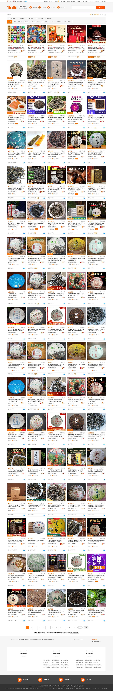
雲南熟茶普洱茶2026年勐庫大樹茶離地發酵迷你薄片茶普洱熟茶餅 (16, 118)
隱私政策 (65, 686)
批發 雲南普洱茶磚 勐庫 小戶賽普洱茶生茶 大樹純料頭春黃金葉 (16, 506)
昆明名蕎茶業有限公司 (72, 579)
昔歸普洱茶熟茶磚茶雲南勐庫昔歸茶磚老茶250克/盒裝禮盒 (36, 471)
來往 (90, 688)
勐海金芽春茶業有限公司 (92, 297)
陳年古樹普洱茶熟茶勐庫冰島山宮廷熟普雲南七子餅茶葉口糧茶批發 (16, 611)
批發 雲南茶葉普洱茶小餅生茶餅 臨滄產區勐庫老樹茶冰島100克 (56, 189)
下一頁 (68, 627)
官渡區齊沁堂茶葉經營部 (92, 544)
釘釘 (93, 688)
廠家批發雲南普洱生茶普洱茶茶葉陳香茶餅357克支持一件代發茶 (36, 294)
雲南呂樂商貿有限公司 (72, 86)
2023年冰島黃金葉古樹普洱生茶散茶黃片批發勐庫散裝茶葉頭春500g (16, 471)
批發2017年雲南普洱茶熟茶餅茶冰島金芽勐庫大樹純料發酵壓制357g (76, 330)
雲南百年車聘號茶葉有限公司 (32, 86)
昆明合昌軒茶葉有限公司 (52, 86)
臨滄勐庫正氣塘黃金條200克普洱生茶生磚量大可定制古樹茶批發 (36, 154)
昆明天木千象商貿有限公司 (72, 332)
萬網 (80, 688)
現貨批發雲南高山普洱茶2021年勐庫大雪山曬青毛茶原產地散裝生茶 (96, 611)
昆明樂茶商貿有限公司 (72, 614)
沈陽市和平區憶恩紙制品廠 (82, 662)
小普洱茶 (15, 52)
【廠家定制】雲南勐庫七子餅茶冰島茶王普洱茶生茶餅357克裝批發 (76, 576)
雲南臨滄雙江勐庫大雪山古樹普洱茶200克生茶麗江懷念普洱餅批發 (56, 259)
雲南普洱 (95, 52)
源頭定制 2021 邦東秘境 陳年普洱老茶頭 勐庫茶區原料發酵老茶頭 (96, 118)
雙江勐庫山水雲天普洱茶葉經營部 (59, 665)
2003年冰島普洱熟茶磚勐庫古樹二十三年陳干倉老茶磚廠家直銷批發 (16, 541)
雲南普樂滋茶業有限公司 (92, 86)
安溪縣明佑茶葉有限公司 (52, 579)
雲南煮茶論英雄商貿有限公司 (32, 191)
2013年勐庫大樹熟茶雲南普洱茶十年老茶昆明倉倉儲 (96, 294)
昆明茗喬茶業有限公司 (52, 332)
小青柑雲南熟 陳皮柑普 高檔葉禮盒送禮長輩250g (76, 48)
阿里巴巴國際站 (16, 688)
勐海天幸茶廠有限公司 (52, 544)
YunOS (71, 688)
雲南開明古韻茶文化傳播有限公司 (32, 121)
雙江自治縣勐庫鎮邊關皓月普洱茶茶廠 (51, 667)
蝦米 (62, 688)
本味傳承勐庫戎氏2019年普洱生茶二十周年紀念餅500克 (16, 294)
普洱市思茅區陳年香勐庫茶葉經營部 (60, 667)
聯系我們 (77, 686)
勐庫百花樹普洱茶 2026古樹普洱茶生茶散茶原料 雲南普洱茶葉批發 (96, 330)
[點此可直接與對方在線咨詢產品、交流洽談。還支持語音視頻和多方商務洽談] (24, 92)
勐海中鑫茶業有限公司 (12, 579)
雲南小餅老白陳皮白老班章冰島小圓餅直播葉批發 (36, 48)
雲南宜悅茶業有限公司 (32, 156)
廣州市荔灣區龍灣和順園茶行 (12, 86)
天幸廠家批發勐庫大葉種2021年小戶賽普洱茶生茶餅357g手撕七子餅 (56, 541)
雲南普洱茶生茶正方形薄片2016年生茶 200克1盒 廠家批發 (76, 294)
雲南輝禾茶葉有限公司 (12, 262)
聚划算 (43, 688)
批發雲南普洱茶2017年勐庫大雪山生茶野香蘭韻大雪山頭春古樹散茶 (56, 294)
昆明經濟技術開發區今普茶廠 (32, 508)
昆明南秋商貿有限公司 (32, 473)
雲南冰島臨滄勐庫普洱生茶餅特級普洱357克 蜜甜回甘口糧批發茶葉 (96, 259)
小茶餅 (19, 52)
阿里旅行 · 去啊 (51, 688)
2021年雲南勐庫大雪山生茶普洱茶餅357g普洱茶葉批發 (76, 259)
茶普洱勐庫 (80, 639)
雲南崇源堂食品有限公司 (52, 156)
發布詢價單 (94, 639)
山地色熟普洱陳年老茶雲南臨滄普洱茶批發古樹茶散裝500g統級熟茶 (76, 83)
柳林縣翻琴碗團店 (89, 665)
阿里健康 (97, 688)
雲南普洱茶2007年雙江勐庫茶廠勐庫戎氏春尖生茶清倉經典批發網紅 (96, 506)
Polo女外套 (96, 662)
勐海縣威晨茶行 (91, 262)
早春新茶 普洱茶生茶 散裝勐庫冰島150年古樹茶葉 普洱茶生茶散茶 (96, 83)
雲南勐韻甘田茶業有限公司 (52, 508)
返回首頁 (68, 632)
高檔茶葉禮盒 (76, 52)
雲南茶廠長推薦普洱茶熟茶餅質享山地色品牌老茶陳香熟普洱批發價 (76, 118)
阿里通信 (76, 688)
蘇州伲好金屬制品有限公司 (91, 662)
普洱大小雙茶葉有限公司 (72, 544)
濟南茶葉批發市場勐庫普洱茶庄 (50, 660)
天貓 (40, 688)
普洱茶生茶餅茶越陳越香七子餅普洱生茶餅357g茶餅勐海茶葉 (16, 259)
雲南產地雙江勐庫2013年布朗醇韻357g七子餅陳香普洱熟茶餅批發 (96, 541)
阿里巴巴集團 (9, 688)
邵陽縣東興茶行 (31, 544)
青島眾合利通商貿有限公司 (82, 665)
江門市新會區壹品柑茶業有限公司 (72, 191)
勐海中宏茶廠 (91, 227)
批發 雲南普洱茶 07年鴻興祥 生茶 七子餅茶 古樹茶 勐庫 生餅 (36, 576)
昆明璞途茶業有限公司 (52, 121)
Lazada (105, 688)
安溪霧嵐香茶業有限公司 (72, 262)
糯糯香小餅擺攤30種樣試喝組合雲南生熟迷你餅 (16, 48)
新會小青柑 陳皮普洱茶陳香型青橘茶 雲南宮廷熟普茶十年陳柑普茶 (76, 189)
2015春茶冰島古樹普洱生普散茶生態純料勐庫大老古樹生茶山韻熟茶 (56, 576)
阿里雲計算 (66, 688)
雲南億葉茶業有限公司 (12, 473)
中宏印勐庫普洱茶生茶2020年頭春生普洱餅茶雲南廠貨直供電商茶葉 (96, 224)
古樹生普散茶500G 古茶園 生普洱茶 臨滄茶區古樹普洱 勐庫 (36, 224)
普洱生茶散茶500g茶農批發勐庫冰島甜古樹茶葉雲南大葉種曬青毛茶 (36, 189)
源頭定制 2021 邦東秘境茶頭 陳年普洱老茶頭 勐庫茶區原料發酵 (36, 118)
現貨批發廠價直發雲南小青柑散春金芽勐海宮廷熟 (96, 48)
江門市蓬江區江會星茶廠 (92, 579)
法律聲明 (55, 686)
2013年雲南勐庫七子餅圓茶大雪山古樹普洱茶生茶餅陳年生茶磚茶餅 (56, 471)
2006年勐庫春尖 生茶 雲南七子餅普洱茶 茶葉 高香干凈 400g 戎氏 (76, 506)
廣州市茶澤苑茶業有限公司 (92, 50)
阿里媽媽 (58, 688)
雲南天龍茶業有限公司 (32, 579)
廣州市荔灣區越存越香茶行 (92, 508)
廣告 (24, 49)
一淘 (46, 688)
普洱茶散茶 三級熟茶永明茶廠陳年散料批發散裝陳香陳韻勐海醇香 (36, 611)
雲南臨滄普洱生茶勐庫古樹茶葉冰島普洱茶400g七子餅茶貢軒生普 (96, 154)
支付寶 (86, 688)
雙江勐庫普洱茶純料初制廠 (58, 662)
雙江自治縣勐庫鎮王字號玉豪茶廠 (52, 262)
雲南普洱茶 (10, 52)
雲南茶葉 (35, 52)
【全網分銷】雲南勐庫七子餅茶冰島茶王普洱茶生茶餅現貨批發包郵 (56, 330)
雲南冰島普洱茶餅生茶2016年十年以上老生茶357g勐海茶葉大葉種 (56, 611)
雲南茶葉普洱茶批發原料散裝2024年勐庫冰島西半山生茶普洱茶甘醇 (56, 118)
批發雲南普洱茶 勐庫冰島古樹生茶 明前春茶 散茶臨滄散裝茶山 (36, 506)
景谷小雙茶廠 (51, 297)
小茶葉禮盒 (56, 52)
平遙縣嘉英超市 (79, 667)
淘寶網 (36, 688)
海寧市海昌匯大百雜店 (99, 665)
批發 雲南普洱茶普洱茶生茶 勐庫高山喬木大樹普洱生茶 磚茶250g (56, 83)
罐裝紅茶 (62, 52)
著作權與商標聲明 (48, 686)
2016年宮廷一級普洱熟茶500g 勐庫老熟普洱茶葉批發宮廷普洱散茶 (56, 154)
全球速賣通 (31, 688)
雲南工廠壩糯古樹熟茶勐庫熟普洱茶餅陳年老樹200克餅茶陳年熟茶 (16, 576)
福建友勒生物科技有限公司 (72, 50)
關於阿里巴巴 (71, 686)
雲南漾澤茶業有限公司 (32, 297)
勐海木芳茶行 (71, 297)
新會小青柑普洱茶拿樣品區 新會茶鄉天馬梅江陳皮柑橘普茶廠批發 (96, 576)
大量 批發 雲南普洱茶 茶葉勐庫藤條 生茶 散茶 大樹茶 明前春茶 (76, 611)
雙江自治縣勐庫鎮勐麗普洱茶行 (68, 665)
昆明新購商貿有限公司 (72, 473)
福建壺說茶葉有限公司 (32, 50)
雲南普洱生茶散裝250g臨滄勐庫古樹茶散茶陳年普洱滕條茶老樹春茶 (16, 189)
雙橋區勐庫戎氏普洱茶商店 (49, 662)
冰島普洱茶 (40, 52)
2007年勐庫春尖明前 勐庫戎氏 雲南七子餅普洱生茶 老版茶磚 (16, 83)
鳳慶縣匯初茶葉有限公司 (32, 227)
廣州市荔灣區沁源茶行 (72, 508)
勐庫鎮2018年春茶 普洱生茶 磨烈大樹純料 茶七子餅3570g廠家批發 (16, 154)
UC (83, 688)
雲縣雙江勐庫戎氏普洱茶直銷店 (50, 665)
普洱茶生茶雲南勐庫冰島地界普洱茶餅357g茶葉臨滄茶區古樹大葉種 (16, 330)
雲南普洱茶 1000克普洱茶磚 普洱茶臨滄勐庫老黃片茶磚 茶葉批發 (96, 189)
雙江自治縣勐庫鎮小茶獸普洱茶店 (68, 660)
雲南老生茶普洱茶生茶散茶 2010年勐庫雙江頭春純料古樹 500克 (56, 506)
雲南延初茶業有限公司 (72, 156)
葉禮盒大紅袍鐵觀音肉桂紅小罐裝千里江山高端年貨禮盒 (56, 48)
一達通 (101, 688)
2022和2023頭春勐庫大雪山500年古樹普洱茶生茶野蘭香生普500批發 (76, 541)
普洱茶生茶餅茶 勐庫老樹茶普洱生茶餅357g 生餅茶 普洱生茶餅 (76, 154)
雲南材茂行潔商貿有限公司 (92, 156)
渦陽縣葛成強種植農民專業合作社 (92, 660)
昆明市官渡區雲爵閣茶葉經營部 (12, 614)
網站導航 (82, 686)
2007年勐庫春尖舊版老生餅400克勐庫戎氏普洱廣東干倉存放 (36, 330)
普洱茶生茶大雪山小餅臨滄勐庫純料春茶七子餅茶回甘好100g (16, 224)
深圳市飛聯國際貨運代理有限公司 (83, 660)
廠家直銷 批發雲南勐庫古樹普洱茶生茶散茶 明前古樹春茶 (36, 83)
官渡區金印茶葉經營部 (52, 191)
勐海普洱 (100, 52)
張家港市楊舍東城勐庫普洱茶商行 (68, 662)
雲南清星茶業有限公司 (12, 332)
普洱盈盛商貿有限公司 (12, 121)
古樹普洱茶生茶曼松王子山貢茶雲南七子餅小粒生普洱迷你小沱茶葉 (76, 471)
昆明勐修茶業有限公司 (12, 544)
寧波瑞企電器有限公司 (99, 660)
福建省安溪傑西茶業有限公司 (12, 50)
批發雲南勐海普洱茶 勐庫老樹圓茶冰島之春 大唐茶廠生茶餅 (36, 541)
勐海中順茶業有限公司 (32, 262)
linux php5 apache (97, 667)
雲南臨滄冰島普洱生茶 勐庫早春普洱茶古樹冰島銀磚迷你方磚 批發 (76, 224)
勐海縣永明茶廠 (31, 614)
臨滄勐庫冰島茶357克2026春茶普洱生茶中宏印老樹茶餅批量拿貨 (36, 259)
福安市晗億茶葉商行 (72, 227)
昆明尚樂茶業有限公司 (12, 297)
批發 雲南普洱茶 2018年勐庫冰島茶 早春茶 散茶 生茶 (56, 224)
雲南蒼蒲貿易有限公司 (12, 227)
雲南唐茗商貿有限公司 (12, 508)
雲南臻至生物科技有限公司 (91, 667)
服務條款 (60, 686)
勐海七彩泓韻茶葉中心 (92, 614)
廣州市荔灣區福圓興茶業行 (32, 332)
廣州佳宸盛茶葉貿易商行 (52, 473)
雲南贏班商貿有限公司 (92, 191)
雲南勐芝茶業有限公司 (92, 473)
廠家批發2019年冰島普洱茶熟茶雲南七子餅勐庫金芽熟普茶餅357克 (96, 471)
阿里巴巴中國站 (24, 688)
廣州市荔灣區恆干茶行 (52, 614)
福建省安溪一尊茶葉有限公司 (52, 50)
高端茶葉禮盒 (51, 52)
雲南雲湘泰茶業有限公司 (52, 227)
